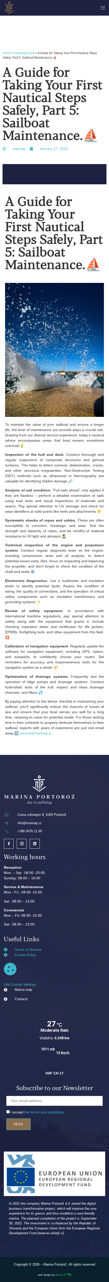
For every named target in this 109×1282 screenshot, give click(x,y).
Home (7, 53)
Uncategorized (24, 53)
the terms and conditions (44, 1112)
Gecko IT (61, 1274)
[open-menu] (102, 8)
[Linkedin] (35, 844)
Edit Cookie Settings (20, 984)
